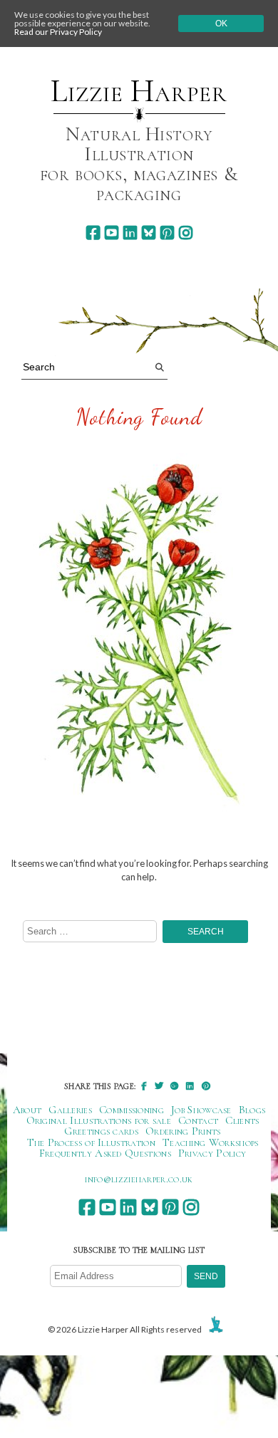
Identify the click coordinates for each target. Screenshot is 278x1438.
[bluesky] (148, 232)
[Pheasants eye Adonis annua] (139, 640)
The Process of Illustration (91, 1142)
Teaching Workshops (211, 1142)
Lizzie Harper (139, 91)
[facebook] (93, 232)
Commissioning (131, 1109)
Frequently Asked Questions (105, 1153)
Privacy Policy (212, 1153)
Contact (198, 1120)
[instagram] (185, 232)
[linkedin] (130, 232)
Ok (221, 23)
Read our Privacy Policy (58, 31)
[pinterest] (167, 232)
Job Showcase (201, 1109)
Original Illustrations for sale (99, 1120)
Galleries (70, 1109)
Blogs (252, 1109)
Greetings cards (101, 1131)
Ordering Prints (183, 1131)
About (27, 1109)
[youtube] (111, 232)
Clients (242, 1120)
